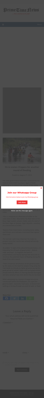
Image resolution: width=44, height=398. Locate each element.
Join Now (22, 202)
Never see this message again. (22, 211)
